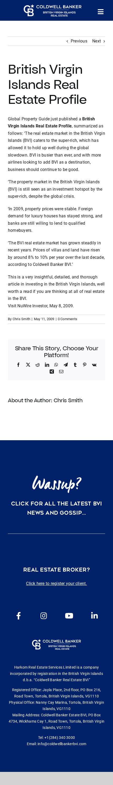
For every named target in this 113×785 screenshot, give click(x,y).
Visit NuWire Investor (27, 305)
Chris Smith (21, 319)
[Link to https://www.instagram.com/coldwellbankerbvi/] (44, 616)
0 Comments (67, 319)
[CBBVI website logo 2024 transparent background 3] (52, 10)
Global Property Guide (29, 118)
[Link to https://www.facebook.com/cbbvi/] (18, 616)
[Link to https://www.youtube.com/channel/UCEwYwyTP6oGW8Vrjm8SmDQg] (69, 616)
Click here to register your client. (56, 583)
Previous (79, 41)
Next (96, 41)
